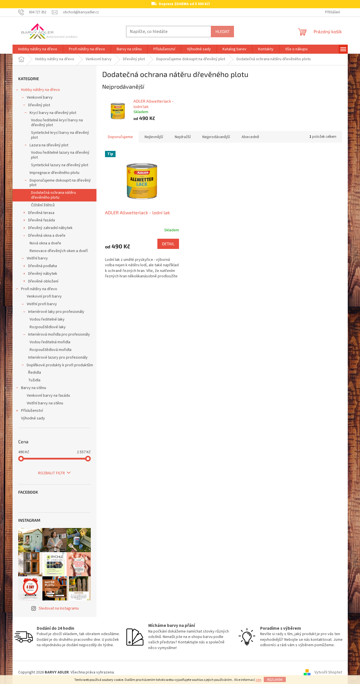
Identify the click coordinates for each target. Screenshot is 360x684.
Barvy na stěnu (33, 388)
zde (258, 679)
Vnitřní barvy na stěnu (45, 403)
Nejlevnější (154, 137)
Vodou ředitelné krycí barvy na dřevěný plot (57, 122)
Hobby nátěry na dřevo (40, 90)
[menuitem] (38, 49)
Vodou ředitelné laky (47, 319)
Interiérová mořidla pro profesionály (59, 334)
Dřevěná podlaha (42, 266)
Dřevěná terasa (41, 213)
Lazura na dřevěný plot (49, 145)
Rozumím (275, 679)
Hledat (222, 31)
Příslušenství (32, 410)
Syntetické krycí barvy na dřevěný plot (60, 135)
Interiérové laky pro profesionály (56, 312)
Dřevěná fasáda (41, 220)
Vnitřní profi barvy (42, 304)
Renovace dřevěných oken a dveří (59, 251)
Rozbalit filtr (51, 473)
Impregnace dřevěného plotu (54, 173)
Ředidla (34, 372)
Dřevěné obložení (43, 281)
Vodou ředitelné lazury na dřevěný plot (60, 155)
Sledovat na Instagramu (59, 608)
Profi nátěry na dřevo (39, 289)
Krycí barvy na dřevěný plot (53, 113)
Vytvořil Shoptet (328, 672)
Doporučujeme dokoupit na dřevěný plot (60, 183)
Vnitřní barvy (37, 258)
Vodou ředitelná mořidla (50, 342)
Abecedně (250, 137)
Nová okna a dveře (45, 243)
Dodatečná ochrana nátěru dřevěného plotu (53, 195)
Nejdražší (183, 137)
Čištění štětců (43, 205)
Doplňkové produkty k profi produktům (60, 365)
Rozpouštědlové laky (48, 327)
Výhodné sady (33, 418)
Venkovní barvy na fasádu (48, 395)
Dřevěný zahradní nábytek (50, 228)
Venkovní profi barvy (44, 296)
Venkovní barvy (40, 97)
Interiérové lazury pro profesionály (58, 357)
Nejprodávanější (216, 137)
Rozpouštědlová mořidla (50, 350)
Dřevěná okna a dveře (46, 235)
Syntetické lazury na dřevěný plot (59, 165)
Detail (168, 243)
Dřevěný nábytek (42, 273)
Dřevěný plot (39, 105)
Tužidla (34, 380)
